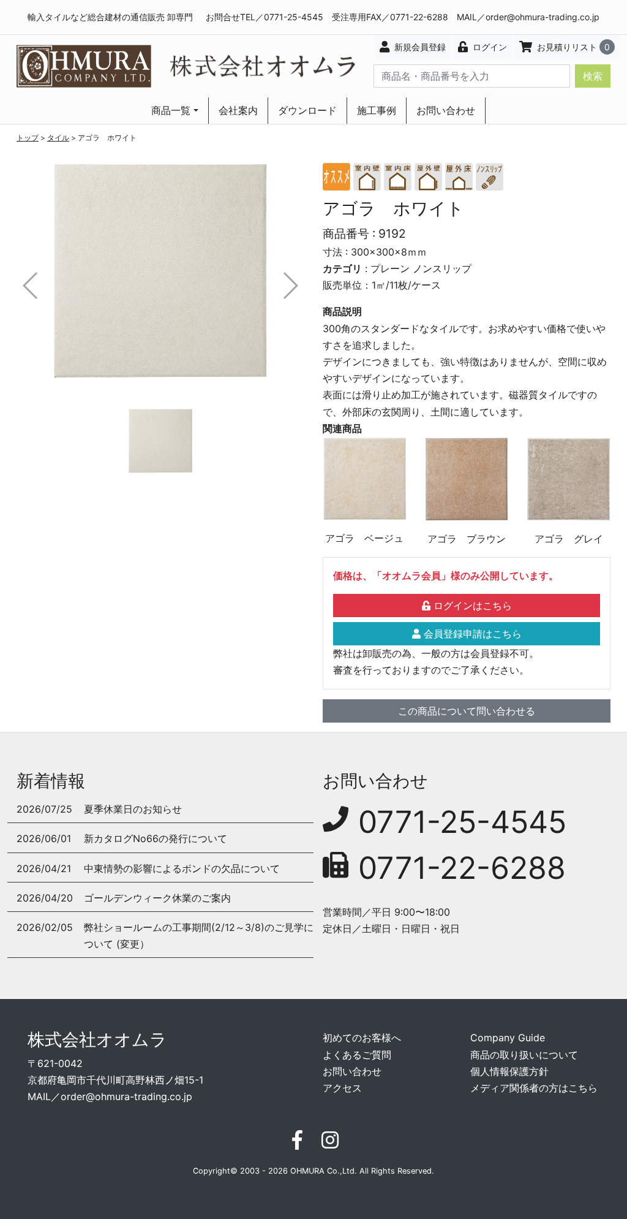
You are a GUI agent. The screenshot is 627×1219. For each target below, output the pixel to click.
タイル (58, 137)
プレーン (390, 268)
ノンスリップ (442, 268)
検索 (593, 76)
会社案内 (238, 110)
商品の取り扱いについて (524, 1055)
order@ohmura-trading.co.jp (542, 17)
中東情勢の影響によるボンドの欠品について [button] (182, 868)
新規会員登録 (419, 47)
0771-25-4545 (462, 821)
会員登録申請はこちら (471, 634)
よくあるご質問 (357, 1055)
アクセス (342, 1088)
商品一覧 (170, 110)
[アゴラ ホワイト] (161, 270)
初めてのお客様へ (362, 1037)
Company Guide (507, 1037)
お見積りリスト (572, 47)
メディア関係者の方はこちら (534, 1088)
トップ (28, 137)
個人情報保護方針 (509, 1071)
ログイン (488, 47)
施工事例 (376, 110)
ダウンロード (307, 110)
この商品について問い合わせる (466, 711)
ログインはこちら (471, 605)
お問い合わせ (445, 110)
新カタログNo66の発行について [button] (155, 838)
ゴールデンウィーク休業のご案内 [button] (157, 898)
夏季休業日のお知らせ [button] (133, 809)
